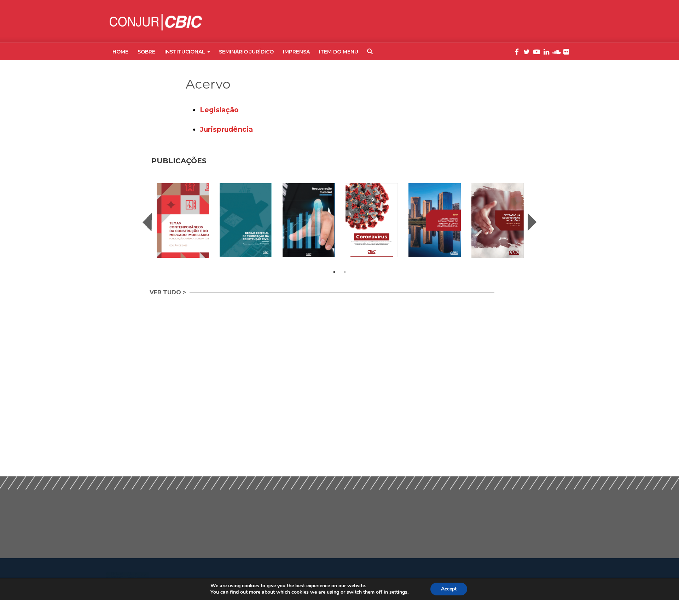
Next (532, 222)
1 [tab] (334, 272)
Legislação (219, 110)
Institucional (184, 52)
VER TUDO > (168, 292)
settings (398, 592)
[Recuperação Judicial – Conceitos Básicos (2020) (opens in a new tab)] (309, 220)
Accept (449, 588)
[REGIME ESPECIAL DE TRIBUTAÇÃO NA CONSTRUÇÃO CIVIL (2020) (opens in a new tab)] (246, 220)
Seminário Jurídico (246, 52)
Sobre (146, 52)
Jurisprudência (226, 129)
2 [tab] (344, 272)
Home (120, 52)
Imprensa (296, 52)
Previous (147, 222)
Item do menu (338, 52)
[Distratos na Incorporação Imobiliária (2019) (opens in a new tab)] (497, 220)
